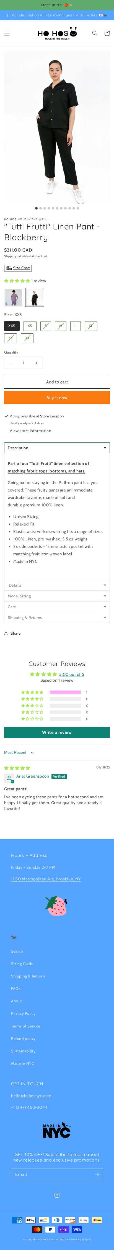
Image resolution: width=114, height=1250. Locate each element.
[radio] (13, 297)
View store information (30, 430)
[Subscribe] (97, 1174)
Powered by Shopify (79, 1239)
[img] (17, 768)
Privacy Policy (23, 1013)
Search (17, 951)
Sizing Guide (22, 963)
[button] (7, 33)
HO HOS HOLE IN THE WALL (49, 1239)
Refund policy (23, 1038)
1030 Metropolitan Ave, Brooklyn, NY (46, 879)
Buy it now (57, 397)
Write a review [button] (57, 732)
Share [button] (16, 633)
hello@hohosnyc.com (31, 1095)
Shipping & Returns (28, 976)
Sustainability (23, 1050)
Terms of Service (25, 1026)
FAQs (15, 988)
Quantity (11, 352)
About (16, 1000)
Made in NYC (22, 1063)
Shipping (10, 256)
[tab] (57, 447)
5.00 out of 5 (71, 674)
